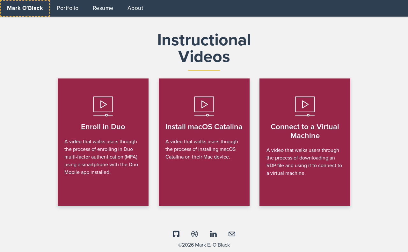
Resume (103, 8)
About (135, 8)
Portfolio (68, 8)
